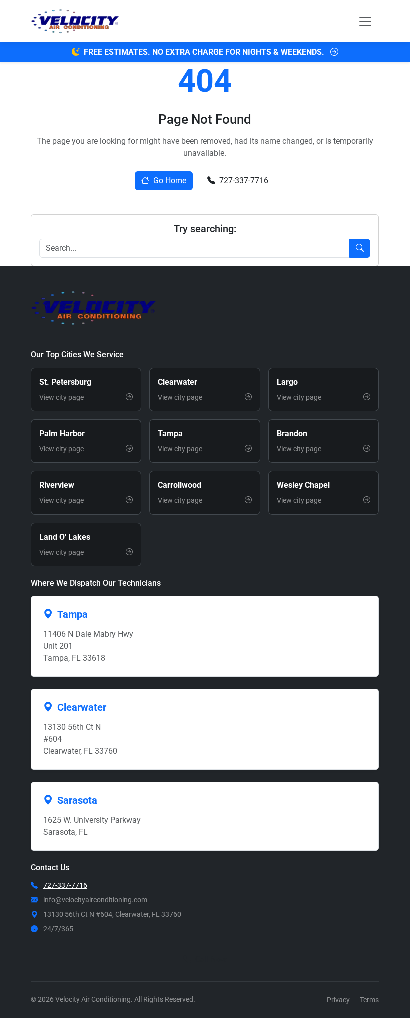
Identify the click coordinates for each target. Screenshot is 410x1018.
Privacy (338, 1000)
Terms (369, 1000)
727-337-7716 (244, 180)
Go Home (170, 180)
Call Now (211, 959)
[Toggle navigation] (365, 21)
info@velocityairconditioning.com (96, 900)
